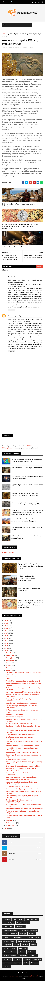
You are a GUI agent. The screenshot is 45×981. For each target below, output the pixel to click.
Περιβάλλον (7, 959)
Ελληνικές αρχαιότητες (33, 937)
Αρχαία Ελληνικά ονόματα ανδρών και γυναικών (27, 485)
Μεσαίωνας (22, 948)
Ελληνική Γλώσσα (9, 941)
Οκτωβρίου (10, 655)
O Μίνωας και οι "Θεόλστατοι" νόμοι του (20, 734)
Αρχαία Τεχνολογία (32, 919)
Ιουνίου (9, 665)
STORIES (7, 966)
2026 (6, 620)
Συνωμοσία (7, 963)
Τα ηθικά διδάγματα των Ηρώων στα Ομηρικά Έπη (24, 681)
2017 (6, 643)
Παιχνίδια (33, 955)
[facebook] (32, 2)
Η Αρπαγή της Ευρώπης (14, 714)
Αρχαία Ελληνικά (8, 552)
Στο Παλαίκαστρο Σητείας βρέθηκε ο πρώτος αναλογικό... (21, 706)
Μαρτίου (9, 820)
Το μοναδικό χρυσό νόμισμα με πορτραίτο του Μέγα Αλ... (22, 812)
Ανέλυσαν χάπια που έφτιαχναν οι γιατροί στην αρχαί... (22, 711)
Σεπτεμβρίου (11, 658)
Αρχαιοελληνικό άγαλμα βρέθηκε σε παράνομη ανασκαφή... (23, 695)
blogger (39, 266)
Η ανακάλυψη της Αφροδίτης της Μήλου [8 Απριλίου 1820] (21, 769)
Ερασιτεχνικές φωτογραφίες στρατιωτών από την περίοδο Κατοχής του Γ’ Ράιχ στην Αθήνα (26, 503)
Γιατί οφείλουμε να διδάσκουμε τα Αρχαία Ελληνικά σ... (24, 816)
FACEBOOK (11, 842)
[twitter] (35, 2)
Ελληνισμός (7, 944)
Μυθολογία (31, 952)
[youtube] (39, 2)
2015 (6, 648)
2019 (6, 638)
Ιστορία (33, 944)
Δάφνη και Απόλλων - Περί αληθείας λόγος (21, 777)
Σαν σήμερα (37, 959)
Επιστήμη (25, 944)
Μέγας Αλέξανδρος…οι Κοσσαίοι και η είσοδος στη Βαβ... (24, 762)
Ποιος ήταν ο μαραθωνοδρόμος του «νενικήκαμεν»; (24, 808)
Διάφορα (31, 934)
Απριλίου (9, 670)
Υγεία (26, 963)
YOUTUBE (11, 859)
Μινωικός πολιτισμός (10, 952)
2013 (6, 828)
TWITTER (11, 848)
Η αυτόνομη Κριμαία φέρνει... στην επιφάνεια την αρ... (23, 756)
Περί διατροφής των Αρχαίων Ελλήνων (19, 723)
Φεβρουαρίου (11, 823)
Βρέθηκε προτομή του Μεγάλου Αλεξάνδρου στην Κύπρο (23, 684)
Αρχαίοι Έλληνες (12, 34)
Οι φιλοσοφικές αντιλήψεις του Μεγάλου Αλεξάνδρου (20, 738)
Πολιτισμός (17, 959)
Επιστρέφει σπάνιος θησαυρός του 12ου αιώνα (22, 746)
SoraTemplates (13, 976)
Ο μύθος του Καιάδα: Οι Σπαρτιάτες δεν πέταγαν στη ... (23, 727)
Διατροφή (23, 934)
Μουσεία (22, 952)
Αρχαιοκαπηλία (8, 926)
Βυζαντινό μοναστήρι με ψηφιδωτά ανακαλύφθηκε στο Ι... (24, 792)
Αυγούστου (10, 660)
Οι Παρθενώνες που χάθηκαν (16, 759)
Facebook (30, 446)
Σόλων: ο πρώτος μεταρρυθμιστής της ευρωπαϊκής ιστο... (24, 678)
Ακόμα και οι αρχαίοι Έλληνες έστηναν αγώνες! (23, 692)
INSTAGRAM (12, 853)
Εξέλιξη (16, 944)
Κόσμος (6, 948)
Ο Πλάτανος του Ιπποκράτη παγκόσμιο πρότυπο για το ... (23, 673)
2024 (6, 626)
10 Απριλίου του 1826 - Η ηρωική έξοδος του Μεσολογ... (22, 749)
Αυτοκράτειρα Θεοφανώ (14, 717)
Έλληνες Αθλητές (17, 937)
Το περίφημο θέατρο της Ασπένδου (18, 786)
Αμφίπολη (7, 919)
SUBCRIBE (38, 859)
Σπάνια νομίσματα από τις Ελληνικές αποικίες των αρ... (24, 742)
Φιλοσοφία (34, 963)
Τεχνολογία (17, 963)
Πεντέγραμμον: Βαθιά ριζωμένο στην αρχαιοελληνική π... (19, 801)
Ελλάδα (6, 937)
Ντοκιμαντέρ (23, 955)
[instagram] (42, 2)
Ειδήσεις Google (7, 448)
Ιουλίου (9, 663)
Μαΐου (8, 668)
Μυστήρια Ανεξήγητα (10, 955)
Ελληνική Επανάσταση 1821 (26, 941)
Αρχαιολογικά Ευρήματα (11, 930)
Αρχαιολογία (20, 926)
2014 (6, 651)
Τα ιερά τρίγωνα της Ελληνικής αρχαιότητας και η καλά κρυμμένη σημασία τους (27, 460)
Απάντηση (11, 310)
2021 (6, 633)
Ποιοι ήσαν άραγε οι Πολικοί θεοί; (18, 779)
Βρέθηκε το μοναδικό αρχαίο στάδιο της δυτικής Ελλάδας (23, 689)
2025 (6, 623)
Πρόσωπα (27, 959)
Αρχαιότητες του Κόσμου (29, 930)
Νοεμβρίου (10, 653)
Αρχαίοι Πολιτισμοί (22, 923)
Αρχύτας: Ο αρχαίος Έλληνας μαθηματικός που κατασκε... (22, 700)
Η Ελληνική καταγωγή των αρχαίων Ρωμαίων (22, 752)
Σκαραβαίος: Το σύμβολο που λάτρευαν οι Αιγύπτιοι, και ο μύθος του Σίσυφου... (25, 520)
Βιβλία (5, 934)
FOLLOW (39, 848)
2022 (6, 631)
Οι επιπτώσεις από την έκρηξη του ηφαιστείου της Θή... (24, 805)
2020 (6, 636)
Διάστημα (14, 934)
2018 (6, 641)
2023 (6, 628)
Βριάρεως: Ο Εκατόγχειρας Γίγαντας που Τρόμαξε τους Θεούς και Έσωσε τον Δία (25, 494)
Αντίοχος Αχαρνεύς (14, 316)
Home (4, 34)
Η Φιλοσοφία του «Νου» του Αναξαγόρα (15, 247)
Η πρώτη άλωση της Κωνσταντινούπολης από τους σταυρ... (24, 720)
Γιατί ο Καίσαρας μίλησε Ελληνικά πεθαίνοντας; (27, 468)
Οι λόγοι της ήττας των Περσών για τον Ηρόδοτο (23, 766)
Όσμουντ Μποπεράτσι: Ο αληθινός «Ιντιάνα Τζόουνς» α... (21, 774)
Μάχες (14, 948)
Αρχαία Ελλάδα (17, 919)
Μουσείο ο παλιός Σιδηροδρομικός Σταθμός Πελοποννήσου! (21, 783)
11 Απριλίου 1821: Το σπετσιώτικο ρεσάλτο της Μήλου (22, 731)
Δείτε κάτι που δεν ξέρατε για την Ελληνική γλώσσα (24, 789)
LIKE (40, 842)
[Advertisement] (22, 407)
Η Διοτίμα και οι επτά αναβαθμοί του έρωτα (21, 703)
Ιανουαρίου (10, 825)
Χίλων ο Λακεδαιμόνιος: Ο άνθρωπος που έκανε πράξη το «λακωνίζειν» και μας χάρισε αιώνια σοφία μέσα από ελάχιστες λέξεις (21, 226)
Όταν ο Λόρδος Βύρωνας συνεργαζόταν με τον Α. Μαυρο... (23, 796)
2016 (6, 646)
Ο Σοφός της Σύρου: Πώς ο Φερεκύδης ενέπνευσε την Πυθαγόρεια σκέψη (20, 205)
